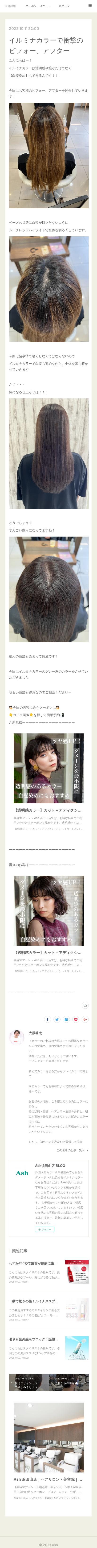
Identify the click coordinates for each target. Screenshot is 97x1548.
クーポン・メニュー (38, 6)
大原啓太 (35, 1032)
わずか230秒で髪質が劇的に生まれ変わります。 (45, 1263)
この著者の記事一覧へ (71, 1150)
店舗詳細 (10, 6)
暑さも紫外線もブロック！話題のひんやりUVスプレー (49, 1339)
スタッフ (64, 6)
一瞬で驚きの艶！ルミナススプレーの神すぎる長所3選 (49, 1301)
